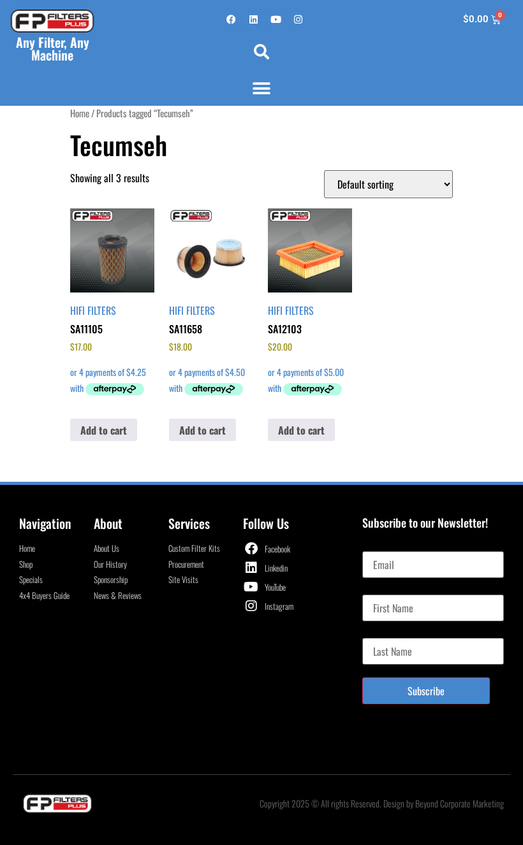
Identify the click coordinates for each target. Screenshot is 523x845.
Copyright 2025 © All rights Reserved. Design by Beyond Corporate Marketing (382, 803)
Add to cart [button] (103, 430)
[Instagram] (297, 19)
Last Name (381, 633)
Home (79, 113)
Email (372, 546)
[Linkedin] (253, 19)
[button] (261, 51)
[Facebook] (230, 19)
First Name (382, 589)
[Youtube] (275, 19)
